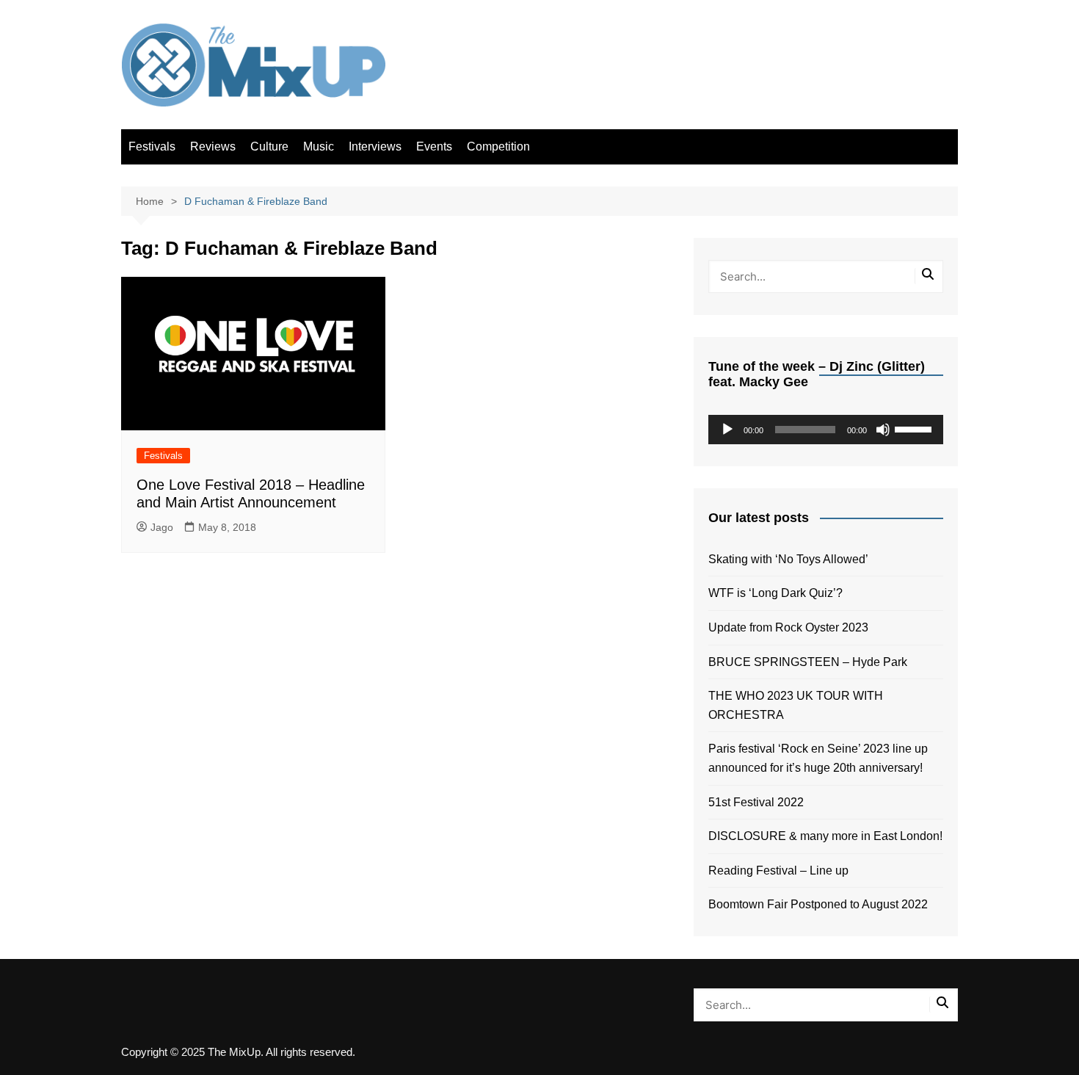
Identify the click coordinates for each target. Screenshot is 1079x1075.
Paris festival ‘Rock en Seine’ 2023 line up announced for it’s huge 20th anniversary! (818, 758)
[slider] (915, 428)
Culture (269, 146)
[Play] (727, 429)
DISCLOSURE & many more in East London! (825, 836)
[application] (825, 429)
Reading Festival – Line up (778, 870)
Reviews (213, 146)
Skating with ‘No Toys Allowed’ (788, 559)
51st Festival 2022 (756, 802)
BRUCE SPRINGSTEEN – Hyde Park (810, 662)
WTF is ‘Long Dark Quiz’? (775, 593)
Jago (161, 527)
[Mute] (883, 429)
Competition (498, 146)
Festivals (151, 146)
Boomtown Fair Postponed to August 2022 (818, 904)
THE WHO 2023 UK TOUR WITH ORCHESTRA (795, 705)
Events (434, 146)
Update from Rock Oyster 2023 (788, 627)
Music (318, 146)
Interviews (375, 146)
